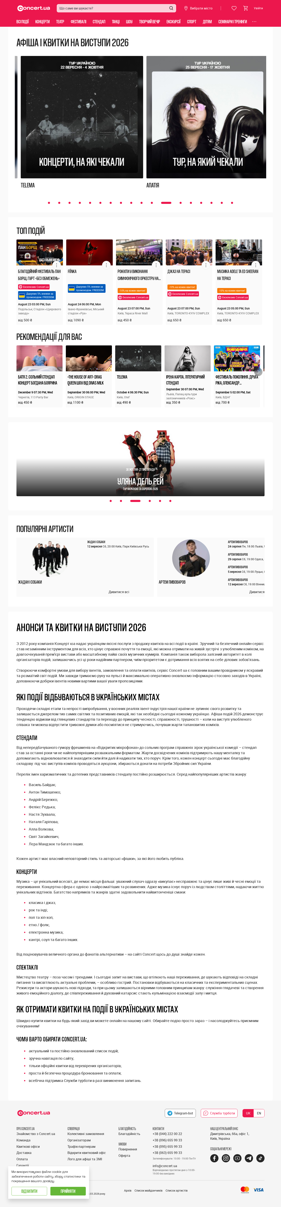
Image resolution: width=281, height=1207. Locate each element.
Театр (60, 21)
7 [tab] (111, 203)
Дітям (207, 21)
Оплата (22, 1159)
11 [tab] (152, 203)
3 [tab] (70, 203)
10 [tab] (141, 203)
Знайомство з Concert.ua (35, 1133)
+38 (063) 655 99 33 (167, 1152)
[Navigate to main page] (33, 8)
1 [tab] (49, 203)
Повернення (127, 1149)
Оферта (124, 1155)
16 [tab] (211, 203)
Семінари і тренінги (232, 21)
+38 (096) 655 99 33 (167, 1140)
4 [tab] (80, 203)
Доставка (23, 1152)
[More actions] (56, 265)
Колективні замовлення (85, 1133)
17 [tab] (222, 203)
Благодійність (129, 1133)
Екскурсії (174, 21)
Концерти (42, 21)
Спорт (191, 21)
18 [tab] (232, 203)
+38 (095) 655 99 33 (167, 1146)
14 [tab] (191, 203)
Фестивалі (78, 21)
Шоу (129, 21)
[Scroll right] (258, 372)
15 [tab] (201, 203)
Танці (116, 21)
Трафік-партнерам (81, 1146)
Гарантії (22, 1165)
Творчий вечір (149, 21)
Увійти (258, 8)
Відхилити (29, 1191)
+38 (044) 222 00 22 (167, 1133)
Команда (23, 1140)
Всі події (22, 21)
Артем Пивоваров (172, 582)
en (259, 1113)
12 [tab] (166, 203)
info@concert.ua (165, 1166)
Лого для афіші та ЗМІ (84, 1159)
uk (248, 1113)
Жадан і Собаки (30, 582)
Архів (127, 1190)
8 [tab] (121, 203)
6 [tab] (100, 203)
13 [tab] (181, 203)
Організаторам (79, 1140)
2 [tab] (59, 203)
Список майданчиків (149, 1190)
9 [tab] (131, 203)
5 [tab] (90, 203)
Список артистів (177, 1190)
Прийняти (68, 1191)
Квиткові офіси (28, 1146)
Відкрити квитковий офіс (86, 1152)
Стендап (99, 21)
